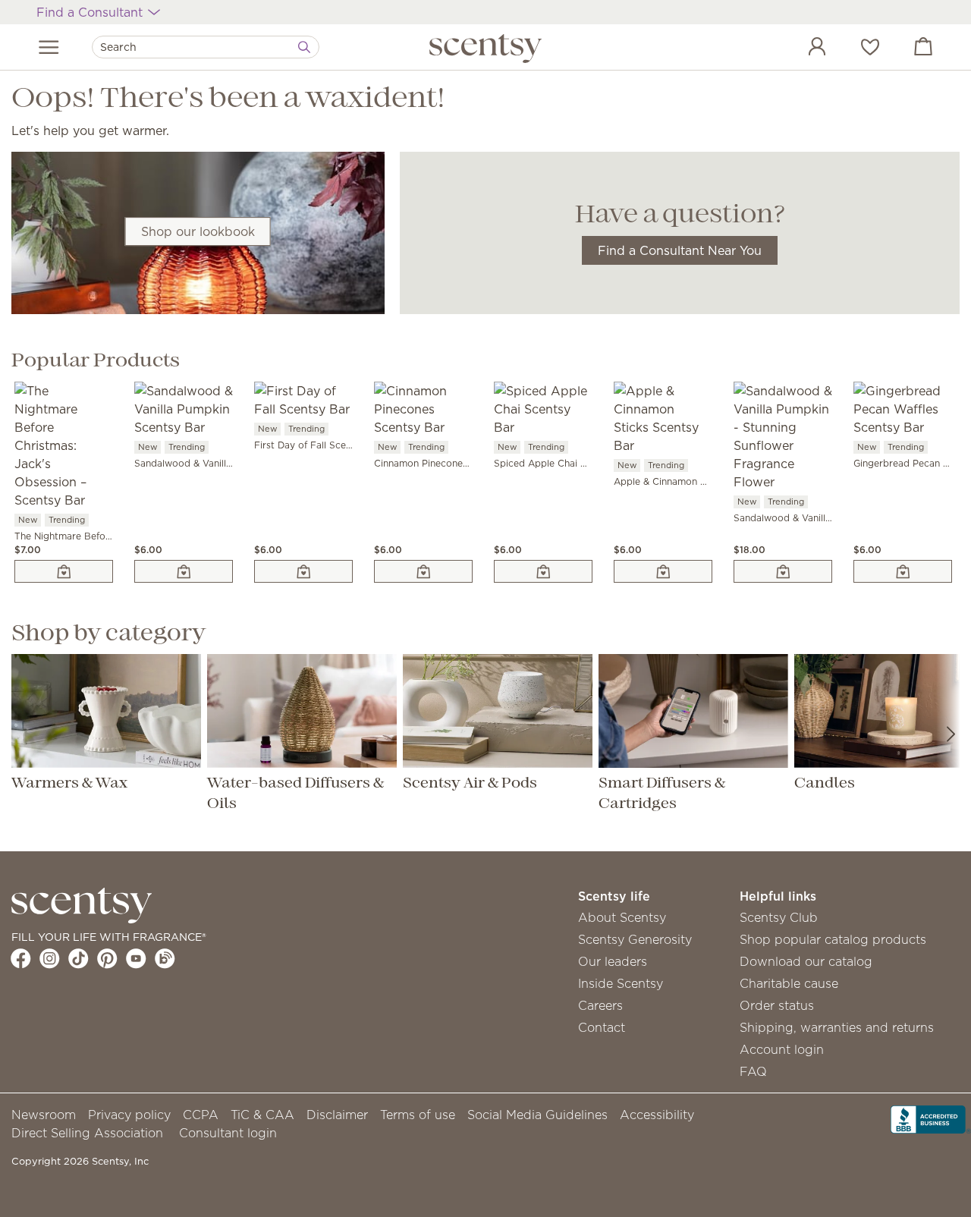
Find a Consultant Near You (680, 250)
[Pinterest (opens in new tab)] (107, 958)
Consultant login (228, 1132)
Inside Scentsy (620, 983)
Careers (600, 1005)
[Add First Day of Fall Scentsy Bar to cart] (303, 571)
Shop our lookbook (198, 231)
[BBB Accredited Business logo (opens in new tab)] (931, 1117)
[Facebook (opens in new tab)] (20, 958)
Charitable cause (789, 983)
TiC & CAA (262, 1114)
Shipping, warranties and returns (837, 1027)
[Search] (304, 47)
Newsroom (43, 1114)
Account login (782, 1049)
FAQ (753, 1071)
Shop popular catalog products (833, 939)
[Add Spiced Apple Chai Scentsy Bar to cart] (543, 571)
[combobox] (205, 47)
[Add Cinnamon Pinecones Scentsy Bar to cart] (423, 571)
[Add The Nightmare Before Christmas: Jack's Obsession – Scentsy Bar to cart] (63, 571)
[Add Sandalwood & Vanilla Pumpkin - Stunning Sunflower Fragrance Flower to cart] (783, 571)
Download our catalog (806, 961)
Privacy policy (129, 1114)
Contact (601, 1027)
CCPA (200, 1114)
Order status (777, 1005)
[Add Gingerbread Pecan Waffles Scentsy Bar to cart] (902, 571)
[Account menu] (801, 48)
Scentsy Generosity (635, 939)
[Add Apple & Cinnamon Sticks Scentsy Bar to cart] (663, 571)
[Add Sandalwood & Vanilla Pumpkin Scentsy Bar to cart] (183, 571)
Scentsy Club (779, 917)
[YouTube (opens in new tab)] (136, 958)
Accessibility (657, 1114)
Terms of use (417, 1114)
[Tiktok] (78, 958)
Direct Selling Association (87, 1132)
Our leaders (612, 961)
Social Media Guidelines (537, 1114)
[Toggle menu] (48, 47)
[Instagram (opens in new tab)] (49, 958)
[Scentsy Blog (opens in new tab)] (165, 958)
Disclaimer (337, 1114)
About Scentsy (622, 917)
